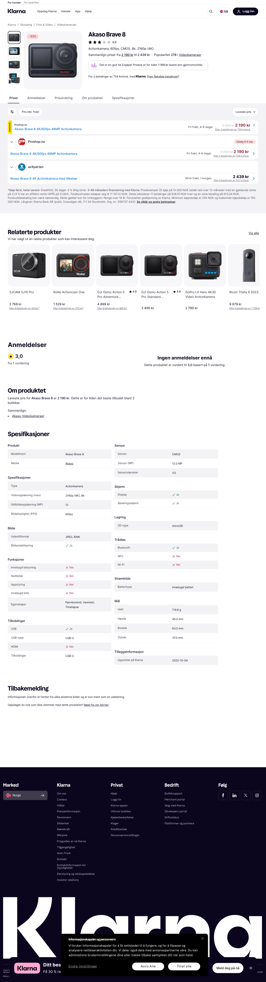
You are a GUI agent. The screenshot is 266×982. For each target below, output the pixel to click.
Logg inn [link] (116, 799)
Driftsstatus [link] (172, 817)
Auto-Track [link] (64, 853)
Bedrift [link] (172, 785)
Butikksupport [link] (173, 793)
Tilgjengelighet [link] (66, 847)
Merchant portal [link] (175, 799)
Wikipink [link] (62, 835)
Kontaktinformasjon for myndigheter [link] (71, 867)
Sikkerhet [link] (63, 823)
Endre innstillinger (83, 966)
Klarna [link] (12, 24)
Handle (65, 11)
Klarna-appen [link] (119, 805)
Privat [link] (117, 785)
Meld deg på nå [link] (228, 968)
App (77, 11)
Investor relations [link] (68, 880)
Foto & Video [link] (44, 24)
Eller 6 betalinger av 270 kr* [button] (68, 308)
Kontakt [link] (62, 859)
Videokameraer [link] (67, 24)
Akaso (69, 463)
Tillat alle (184, 966)
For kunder (14, 2)
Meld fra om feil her (96, 704)
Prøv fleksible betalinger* (163, 76)
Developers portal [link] (176, 811)
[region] (134, 955)
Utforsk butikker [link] (121, 811)
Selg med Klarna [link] (175, 805)
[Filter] (12, 112)
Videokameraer (190, 55)
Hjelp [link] (114, 793)
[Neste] (253, 277)
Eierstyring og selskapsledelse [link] (75, 874)
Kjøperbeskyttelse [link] (122, 817)
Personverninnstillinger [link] (125, 835)
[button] (224, 11)
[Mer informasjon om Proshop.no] (12, 142)
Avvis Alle (148, 966)
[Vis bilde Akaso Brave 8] (14, 37)
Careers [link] (62, 799)
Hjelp (88, 11)
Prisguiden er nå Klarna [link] (71, 841)
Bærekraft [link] (63, 829)
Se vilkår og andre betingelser (156, 202)
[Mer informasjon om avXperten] (12, 167)
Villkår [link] (61, 805)
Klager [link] (115, 823)
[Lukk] (202, 938)
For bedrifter (31, 2)
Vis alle (254, 233)
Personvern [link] (64, 817)
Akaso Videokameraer (28, 416)
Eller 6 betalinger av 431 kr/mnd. (231, 180)
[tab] (13, 97)
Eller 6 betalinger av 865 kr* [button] (112, 308)
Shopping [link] (26, 24)
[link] (223, 795)
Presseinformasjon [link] (68, 811)
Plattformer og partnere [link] (179, 823)
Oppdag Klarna (47, 11)
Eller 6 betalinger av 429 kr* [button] (24, 308)
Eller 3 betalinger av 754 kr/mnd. (232, 129)
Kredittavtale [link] (119, 829)
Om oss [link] (61, 793)
